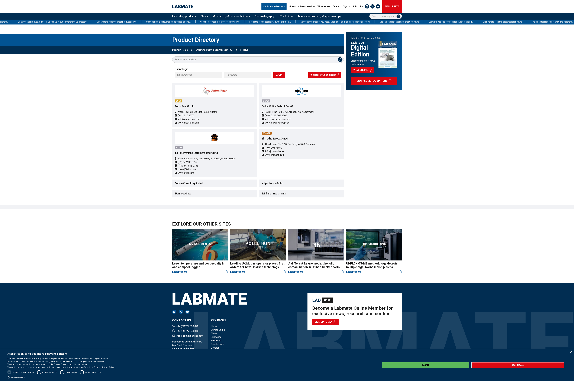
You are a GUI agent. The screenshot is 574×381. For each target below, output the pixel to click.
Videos (292, 6)
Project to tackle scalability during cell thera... (217, 22)
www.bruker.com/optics (277, 122)
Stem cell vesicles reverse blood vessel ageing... (116, 22)
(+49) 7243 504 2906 (276, 115)
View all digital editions (372, 80)
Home (214, 326)
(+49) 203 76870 (273, 147)
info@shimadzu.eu (274, 151)
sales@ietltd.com (187, 169)
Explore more (179, 271)
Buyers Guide (218, 329)
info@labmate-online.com (189, 335)
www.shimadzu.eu (274, 155)
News (204, 16)
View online (360, 70)
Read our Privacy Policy (104, 367)
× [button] (571, 352)
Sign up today (323, 321)
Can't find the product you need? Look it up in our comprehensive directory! (282, 22)
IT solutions (286, 16)
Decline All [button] (518, 365)
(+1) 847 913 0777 (187, 162)
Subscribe (358, 6)
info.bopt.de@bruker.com (278, 119)
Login (279, 74)
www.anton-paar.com (188, 122)
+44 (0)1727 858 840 (187, 326)
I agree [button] (425, 365)
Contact (337, 6)
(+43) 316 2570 (186, 115)
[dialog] (287, 365)
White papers (323, 6)
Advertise (216, 340)
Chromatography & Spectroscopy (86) (214, 50)
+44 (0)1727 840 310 (187, 331)
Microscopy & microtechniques (231, 16)
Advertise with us (306, 6)
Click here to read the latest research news (167, 22)
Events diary (217, 344)
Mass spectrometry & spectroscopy (319, 16)
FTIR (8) (244, 50)
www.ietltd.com (186, 172)
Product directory (276, 6)
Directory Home (180, 50)
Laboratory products (184, 16)
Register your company (323, 74)
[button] (60, 377)
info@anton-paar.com (189, 119)
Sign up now (392, 6)
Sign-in (346, 6)
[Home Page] (182, 6)
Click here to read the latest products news (64, 22)
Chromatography (265, 16)
